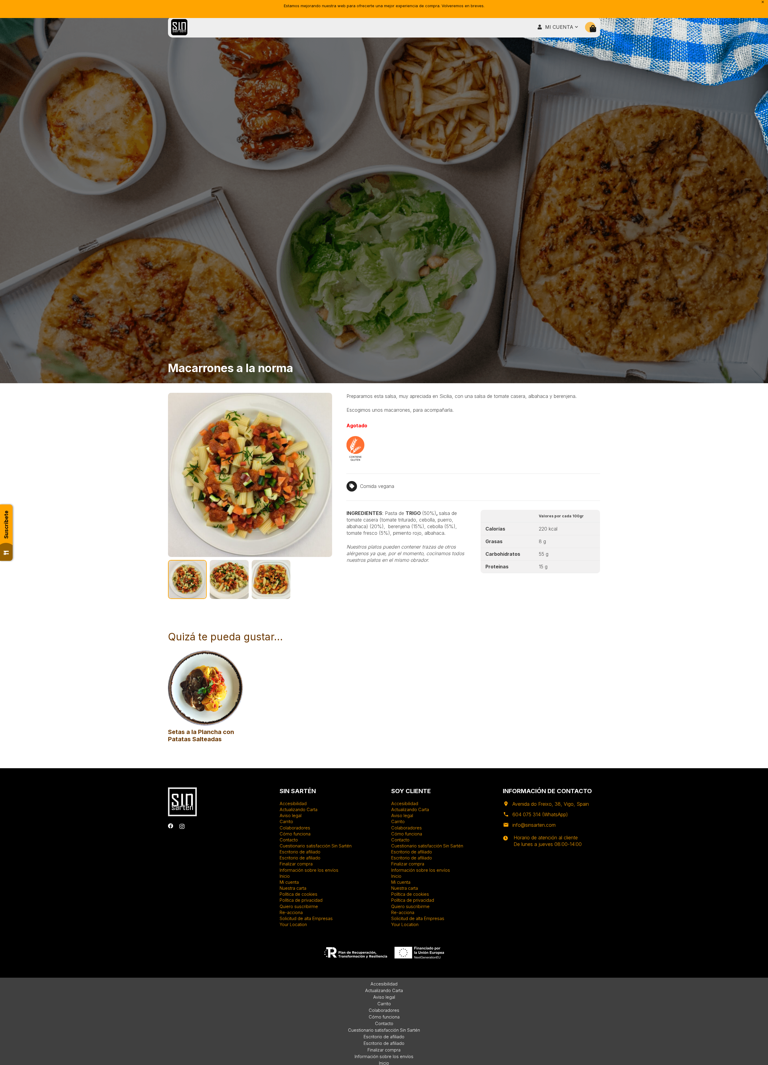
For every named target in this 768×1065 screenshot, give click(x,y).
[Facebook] (170, 826)
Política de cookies (298, 894)
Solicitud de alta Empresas (306, 918)
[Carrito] (593, 28)
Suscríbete (6, 524)
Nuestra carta (293, 888)
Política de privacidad (301, 900)
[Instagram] (181, 826)
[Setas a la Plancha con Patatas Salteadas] (205, 653)
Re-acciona (291, 912)
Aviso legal (291, 815)
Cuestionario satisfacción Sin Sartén (316, 845)
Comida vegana (377, 486)
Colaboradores (295, 827)
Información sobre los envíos (309, 870)
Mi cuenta (289, 882)
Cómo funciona (295, 833)
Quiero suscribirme (299, 906)
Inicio (285, 876)
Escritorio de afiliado (300, 851)
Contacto (289, 839)
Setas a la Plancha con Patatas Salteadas (201, 735)
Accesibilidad (293, 803)
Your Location (293, 924)
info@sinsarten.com (534, 825)
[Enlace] (179, 27)
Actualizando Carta (298, 809)
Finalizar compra (296, 863)
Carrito (286, 821)
